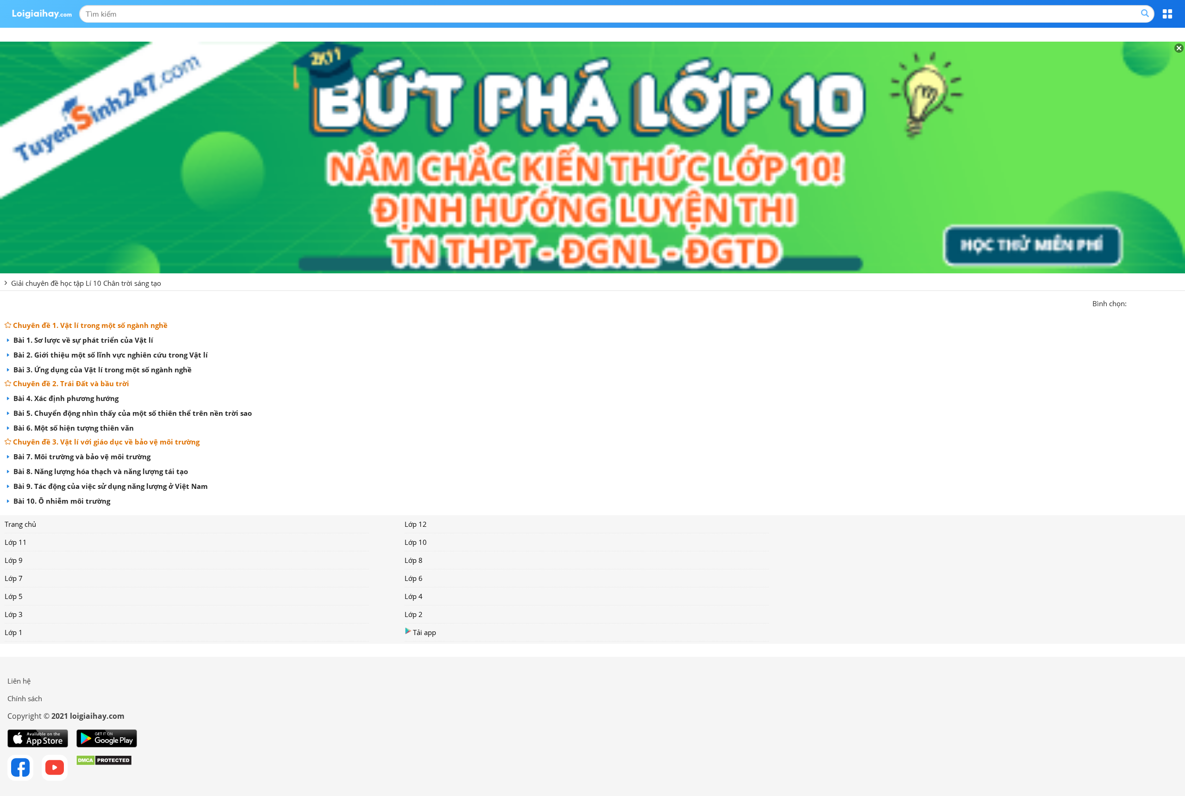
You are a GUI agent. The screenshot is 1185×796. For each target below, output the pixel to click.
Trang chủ (20, 524)
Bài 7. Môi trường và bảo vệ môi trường (81, 456)
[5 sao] (1178, 302)
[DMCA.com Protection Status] (104, 768)
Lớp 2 (414, 614)
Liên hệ (19, 680)
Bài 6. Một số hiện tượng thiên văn (73, 427)
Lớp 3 (14, 614)
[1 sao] (1134, 302)
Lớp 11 (16, 542)
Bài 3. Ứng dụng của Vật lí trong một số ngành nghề (102, 369)
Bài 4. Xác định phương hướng (65, 398)
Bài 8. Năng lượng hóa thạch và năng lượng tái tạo (100, 471)
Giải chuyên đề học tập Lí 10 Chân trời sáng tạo (86, 283)
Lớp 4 (414, 596)
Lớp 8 (414, 560)
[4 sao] (1167, 302)
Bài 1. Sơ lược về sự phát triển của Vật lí (82, 340)
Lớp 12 (416, 524)
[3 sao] (1156, 302)
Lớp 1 (14, 632)
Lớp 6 (414, 578)
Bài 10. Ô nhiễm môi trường (61, 501)
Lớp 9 (14, 560)
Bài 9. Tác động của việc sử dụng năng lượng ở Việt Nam (110, 486)
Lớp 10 (416, 542)
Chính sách (24, 698)
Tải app (424, 632)
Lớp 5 (14, 596)
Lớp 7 (14, 578)
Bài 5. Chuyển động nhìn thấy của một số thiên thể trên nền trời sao (132, 413)
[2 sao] (1145, 302)
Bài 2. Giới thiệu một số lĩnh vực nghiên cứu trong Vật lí (110, 354)
